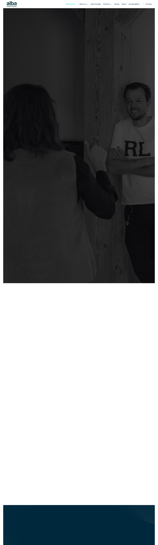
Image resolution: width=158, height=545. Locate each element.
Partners (106, 4)
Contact (149, 4)
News (124, 4)
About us (82, 4)
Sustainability (134, 4)
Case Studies (96, 4)
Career (117, 4)
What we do (70, 4)
